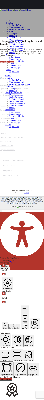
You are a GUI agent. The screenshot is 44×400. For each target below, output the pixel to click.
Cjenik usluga (5, 118)
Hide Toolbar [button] (5, 268)
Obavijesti (3, 133)
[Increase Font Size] (4, 265)
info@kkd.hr (7, 170)
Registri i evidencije (7, 150)
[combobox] (22, 203)
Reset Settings (6, 379)
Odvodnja (3, 110)
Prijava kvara (5, 114)
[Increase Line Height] (4, 293)
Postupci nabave (6, 141)
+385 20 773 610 (9, 166)
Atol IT (26, 193)
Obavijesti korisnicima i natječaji (12, 137)
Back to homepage (7, 62)
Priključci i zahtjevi (7, 122)
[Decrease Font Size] (4, 274)
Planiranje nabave (6, 146)
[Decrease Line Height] (4, 302)
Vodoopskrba (5, 106)
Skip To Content (6, 377)
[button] (1, 211)
